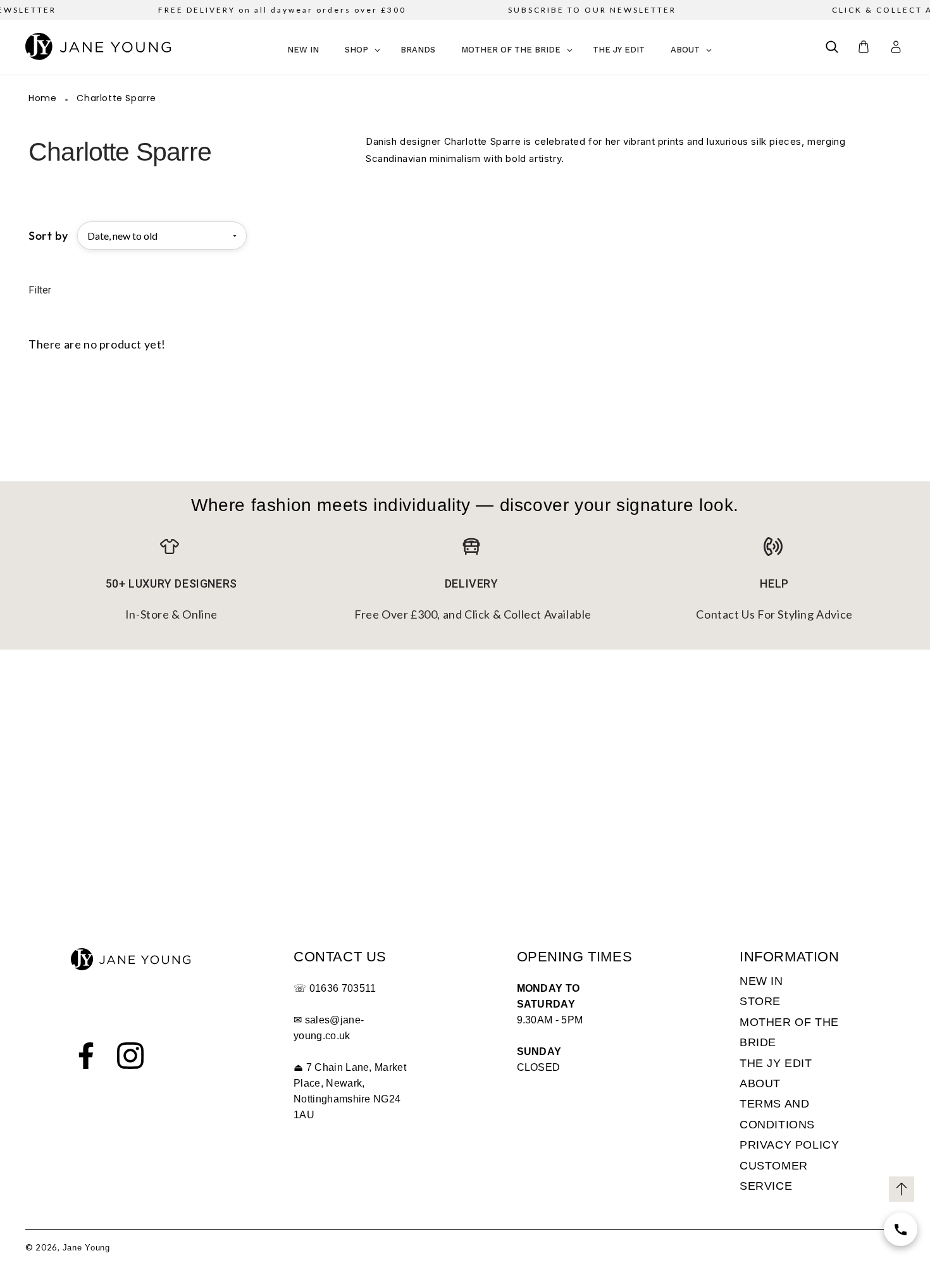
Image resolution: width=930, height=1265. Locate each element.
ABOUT (760, 1083)
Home (42, 98)
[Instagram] (130, 1055)
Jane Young (86, 1247)
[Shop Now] (900, 1229)
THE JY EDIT (776, 1063)
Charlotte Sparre (116, 98)
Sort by (48, 235)
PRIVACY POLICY (789, 1144)
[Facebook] (86, 1055)
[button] (831, 46)
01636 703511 (342, 988)
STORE (760, 1001)
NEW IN (761, 981)
